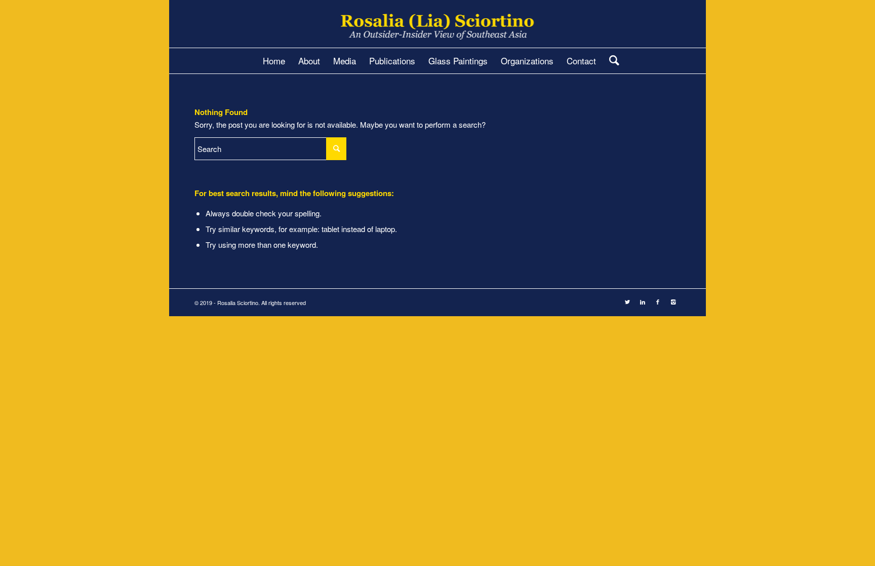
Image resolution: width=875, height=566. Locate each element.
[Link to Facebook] (657, 301)
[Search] (611, 60)
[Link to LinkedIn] (642, 301)
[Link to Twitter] (627, 301)
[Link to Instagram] (673, 301)
